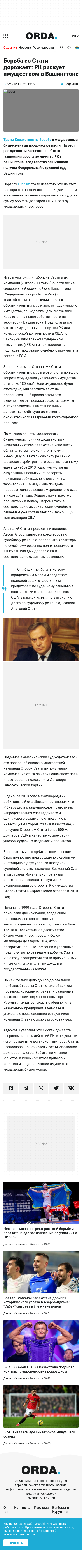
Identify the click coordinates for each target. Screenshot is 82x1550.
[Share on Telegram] (26, 1088)
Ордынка (10, 47)
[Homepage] (41, 35)
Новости (25, 47)
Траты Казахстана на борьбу (27, 140)
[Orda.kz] (41, 1477)
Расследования (44, 47)
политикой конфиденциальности (29, 1532)
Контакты (22, 1508)
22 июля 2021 (17, 84)
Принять (16, 1543)
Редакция (72, 84)
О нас (6, 1510)
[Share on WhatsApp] (41, 1088)
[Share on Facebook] (10, 1088)
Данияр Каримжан (15, 1244)
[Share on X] (56, 1088)
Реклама (41, 1508)
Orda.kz (24, 184)
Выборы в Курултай (60, 1510)
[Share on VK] (71, 1088)
